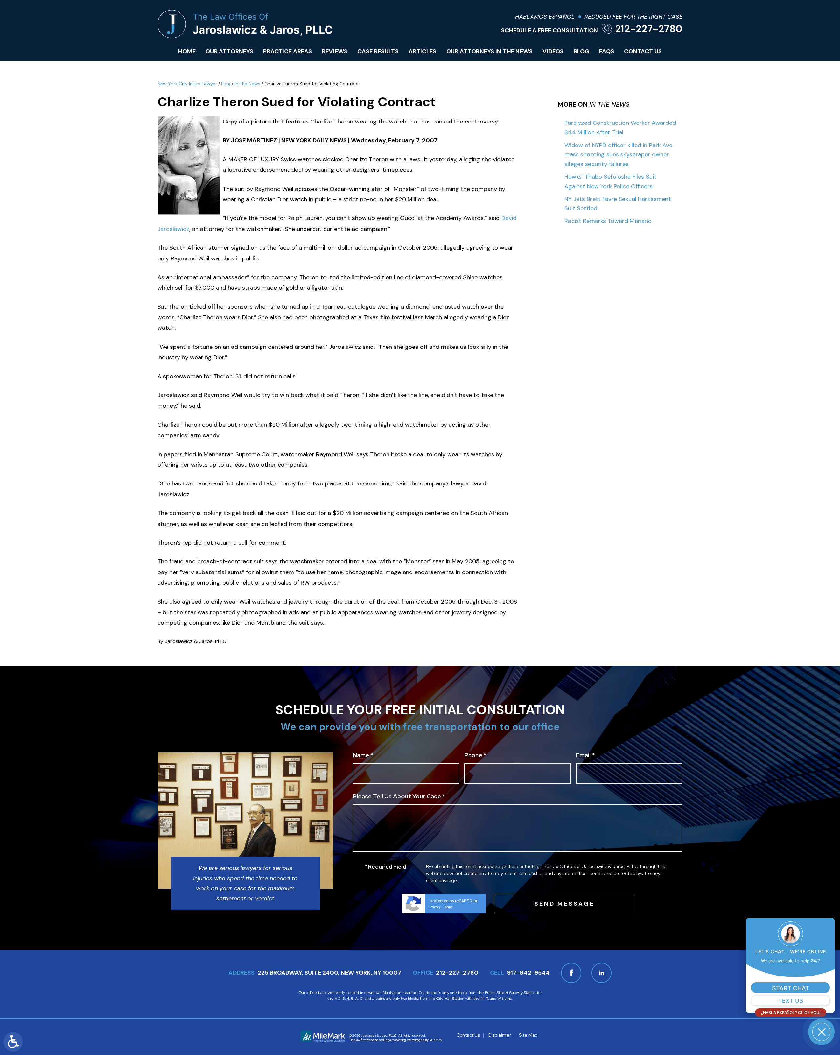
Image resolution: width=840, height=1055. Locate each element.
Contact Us (643, 51)
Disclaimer (499, 1035)
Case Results (378, 51)
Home (187, 51)
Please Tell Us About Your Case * (399, 797)
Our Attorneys (229, 51)
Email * (585, 755)
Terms (448, 907)
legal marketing (395, 1040)
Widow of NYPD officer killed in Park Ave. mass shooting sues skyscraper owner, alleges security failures (618, 154)
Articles (422, 51)
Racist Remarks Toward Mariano (608, 221)
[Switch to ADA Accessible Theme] (13, 1042)
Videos (553, 51)
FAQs (606, 51)
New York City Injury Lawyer (187, 84)
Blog (581, 51)
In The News (247, 84)
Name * (363, 755)
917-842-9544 (528, 972)
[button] (821, 1032)
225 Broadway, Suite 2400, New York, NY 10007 (329, 972)
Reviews (334, 51)
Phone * (475, 755)
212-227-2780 (648, 28)
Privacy (435, 907)
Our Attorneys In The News (489, 51)
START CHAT (790, 988)
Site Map (528, 1035)
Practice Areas (287, 51)
